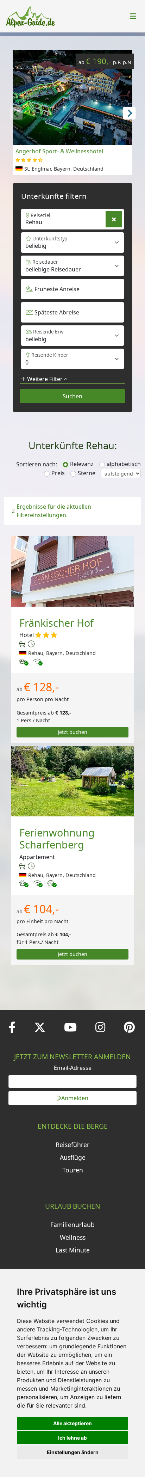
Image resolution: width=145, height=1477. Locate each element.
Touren (72, 1170)
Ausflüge (73, 1157)
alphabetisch (124, 464)
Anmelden (74, 1098)
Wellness (73, 1237)
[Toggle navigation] (133, 16)
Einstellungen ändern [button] (73, 1452)
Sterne (86, 473)
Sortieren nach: (36, 464)
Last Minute (73, 1250)
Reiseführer (72, 1144)
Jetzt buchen (72, 732)
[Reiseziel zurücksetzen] (114, 219)
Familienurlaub (72, 1224)
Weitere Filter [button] (45, 379)
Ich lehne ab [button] (72, 1438)
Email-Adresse (73, 1068)
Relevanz (82, 464)
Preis (58, 473)
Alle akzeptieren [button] (72, 1423)
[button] (129, 112)
